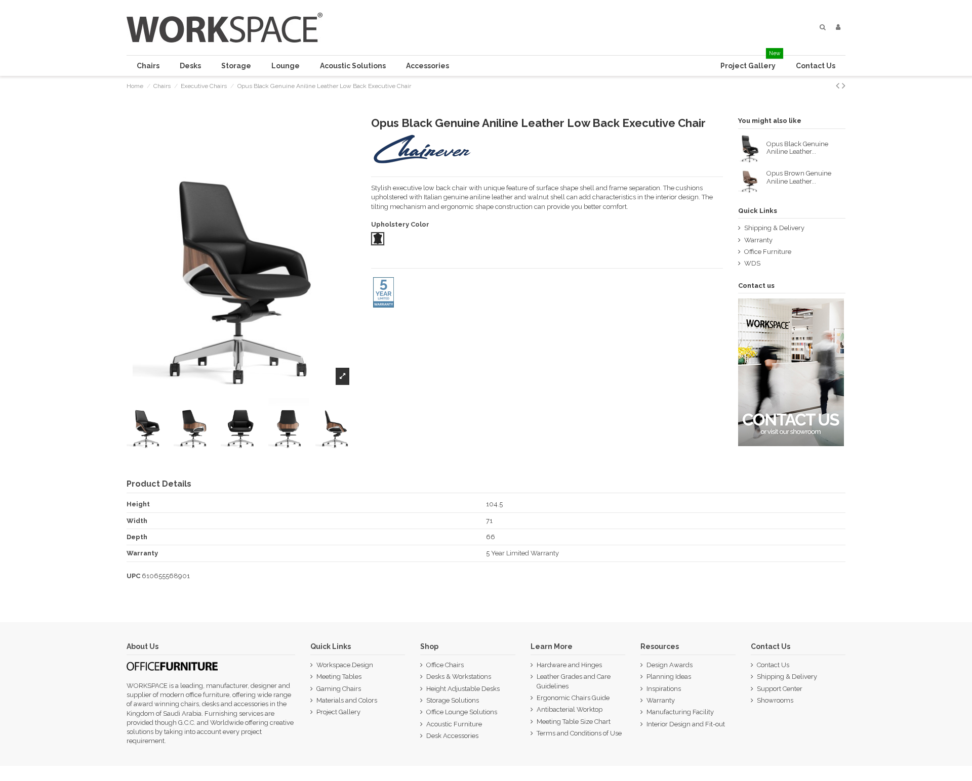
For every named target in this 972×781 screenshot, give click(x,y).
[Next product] (843, 86)
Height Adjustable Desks (463, 688)
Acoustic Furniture (454, 724)
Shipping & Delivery (774, 228)
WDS (752, 263)
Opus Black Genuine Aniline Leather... (797, 148)
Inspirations (663, 688)
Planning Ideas (668, 676)
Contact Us (773, 665)
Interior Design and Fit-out (685, 724)
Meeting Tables (338, 676)
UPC (133, 576)
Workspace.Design (344, 665)
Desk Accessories (452, 736)
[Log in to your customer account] (838, 27)
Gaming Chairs (338, 688)
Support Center (779, 688)
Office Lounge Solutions (461, 712)
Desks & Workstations (458, 676)
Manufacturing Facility (680, 712)
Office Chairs (445, 665)
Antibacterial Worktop (569, 709)
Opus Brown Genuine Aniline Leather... (798, 177)
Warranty (758, 240)
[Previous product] (839, 86)
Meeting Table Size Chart (574, 721)
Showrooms (775, 700)
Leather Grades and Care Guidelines (574, 681)
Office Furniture (767, 251)
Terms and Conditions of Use (579, 733)
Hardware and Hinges (569, 665)
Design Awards (669, 665)
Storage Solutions (452, 700)
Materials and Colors (346, 700)
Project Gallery (338, 712)
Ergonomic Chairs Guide (573, 698)
